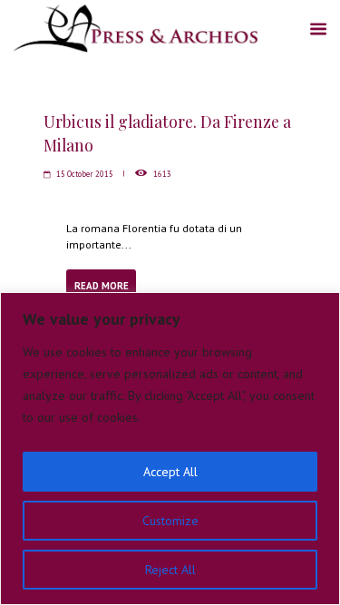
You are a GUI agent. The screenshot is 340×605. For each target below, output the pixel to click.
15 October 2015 (84, 174)
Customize (170, 520)
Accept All (170, 472)
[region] (170, 448)
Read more (101, 285)
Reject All (170, 569)
